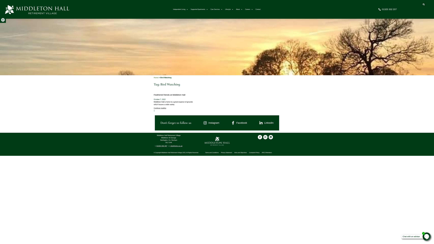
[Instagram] (265, 137)
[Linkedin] (271, 137)
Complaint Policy (254, 152)
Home (156, 78)
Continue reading (160, 108)
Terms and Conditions (212, 152)
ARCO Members (267, 152)
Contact (258, 9)
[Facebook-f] (260, 137)
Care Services (215, 9)
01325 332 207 (161, 146)
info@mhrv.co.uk (176, 146)
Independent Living (179, 9)
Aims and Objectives (240, 152)
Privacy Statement (226, 152)
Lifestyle (228, 9)
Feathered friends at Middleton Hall (169, 95)
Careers (247, 9)
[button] (3, 20)
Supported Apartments (198, 9)
